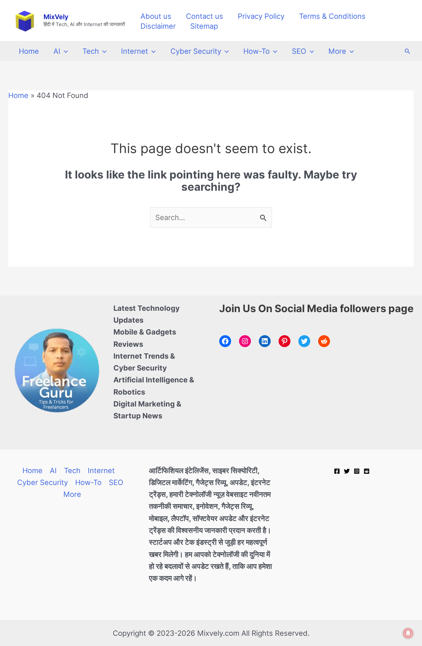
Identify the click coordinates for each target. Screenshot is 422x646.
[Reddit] (367, 471)
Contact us (204, 16)
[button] (64, 51)
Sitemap (204, 26)
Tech (90, 51)
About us (155, 16)
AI (56, 51)
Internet (134, 51)
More (337, 51)
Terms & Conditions (332, 16)
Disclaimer (158, 26)
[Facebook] (337, 471)
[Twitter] (347, 471)
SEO (299, 51)
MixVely (56, 17)
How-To (256, 51)
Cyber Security (195, 51)
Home (29, 51)
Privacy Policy (261, 16)
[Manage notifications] (408, 633)
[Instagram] (357, 471)
